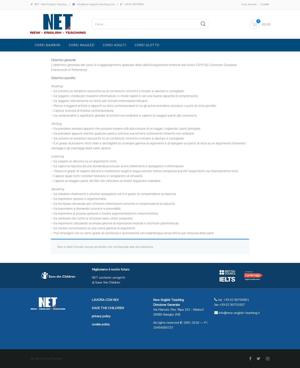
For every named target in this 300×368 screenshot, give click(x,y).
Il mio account (248, 4)
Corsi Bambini (47, 45)
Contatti (264, 4)
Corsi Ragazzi (81, 45)
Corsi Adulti (114, 45)
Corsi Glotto (147, 45)
